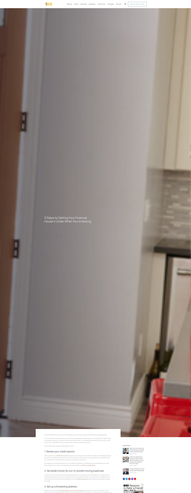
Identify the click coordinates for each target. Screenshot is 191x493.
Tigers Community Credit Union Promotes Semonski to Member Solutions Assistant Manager (136, 450)
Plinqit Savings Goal (82, 479)
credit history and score (62, 455)
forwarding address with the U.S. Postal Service (70, 491)
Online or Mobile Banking (88, 465)
